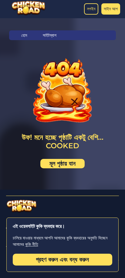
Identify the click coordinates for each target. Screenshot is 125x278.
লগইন (91, 9)
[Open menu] (6, 9)
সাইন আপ (111, 9)
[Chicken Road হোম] (28, 14)
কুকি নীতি (31, 244)
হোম (24, 35)
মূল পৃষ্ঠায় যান (62, 163)
